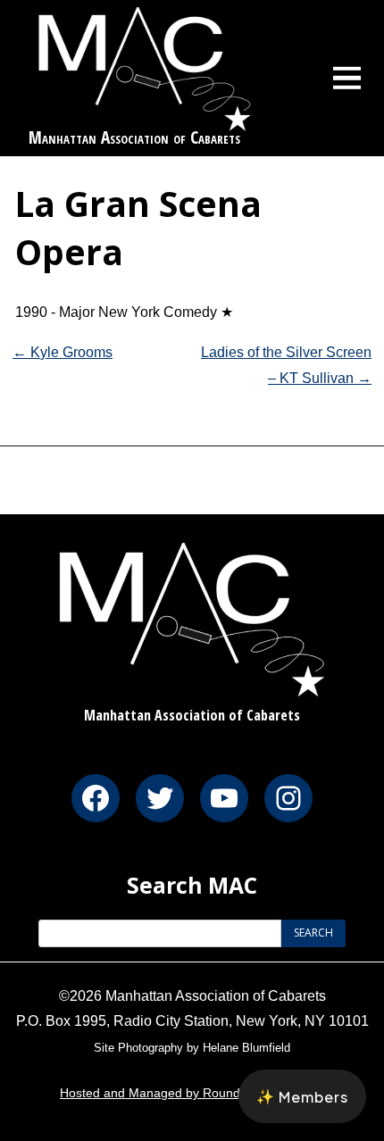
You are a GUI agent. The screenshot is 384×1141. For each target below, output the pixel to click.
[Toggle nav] (347, 77)
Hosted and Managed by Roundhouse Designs (192, 1093)
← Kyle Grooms (63, 352)
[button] (302, 1096)
